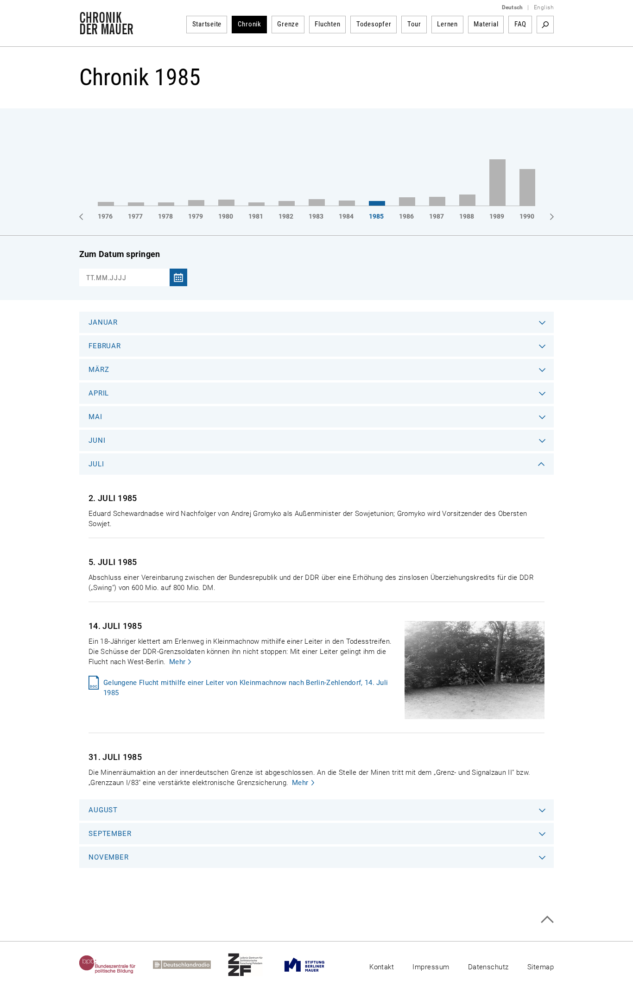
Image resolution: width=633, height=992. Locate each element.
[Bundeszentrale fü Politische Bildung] (116, 964)
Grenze (288, 24)
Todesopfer (374, 24)
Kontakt (381, 967)
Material (486, 24)
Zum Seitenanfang (547, 919)
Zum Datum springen (119, 254)
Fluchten (327, 24)
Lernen (447, 24)
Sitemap (540, 967)
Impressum (430, 967)
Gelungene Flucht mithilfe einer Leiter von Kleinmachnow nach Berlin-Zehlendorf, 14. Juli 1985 (245, 687)
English (544, 7)
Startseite (207, 24)
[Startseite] (106, 29)
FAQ (520, 24)
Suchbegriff (545, 24)
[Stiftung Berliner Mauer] (313, 964)
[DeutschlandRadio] (190, 964)
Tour (414, 24)
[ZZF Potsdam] (254, 964)
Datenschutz (488, 967)
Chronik (249, 24)
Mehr (177, 662)
